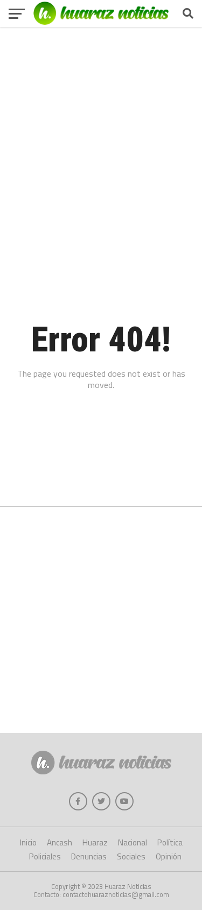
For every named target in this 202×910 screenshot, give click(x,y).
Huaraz (95, 842)
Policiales (45, 856)
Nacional (132, 842)
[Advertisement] (101, 130)
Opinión (169, 856)
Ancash (59, 842)
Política (170, 842)
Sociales (131, 856)
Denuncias (89, 856)
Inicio (28, 842)
